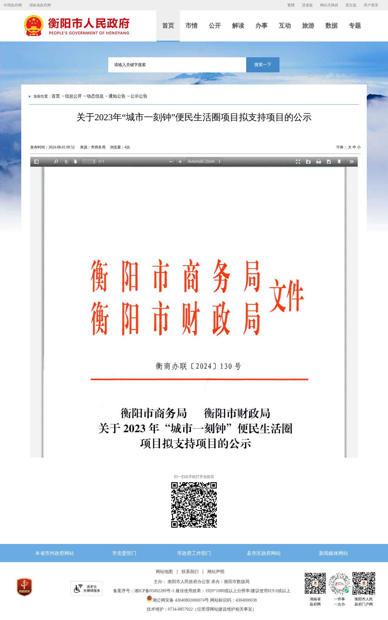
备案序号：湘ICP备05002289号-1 (143, 591)
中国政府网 (13, 5)
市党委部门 (124, 553)
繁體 (291, 5)
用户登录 (371, 5)
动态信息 (95, 96)
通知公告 (117, 96)
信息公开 (73, 96)
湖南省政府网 (40, 5)
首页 (56, 96)
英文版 (351, 5)
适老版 (307, 5)
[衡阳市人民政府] (76, 35)
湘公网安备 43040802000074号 (180, 600)
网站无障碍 (329, 5)
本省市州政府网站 (54, 553)
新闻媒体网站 (333, 553)
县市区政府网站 (264, 553)
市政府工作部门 (194, 553)
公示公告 (138, 96)
